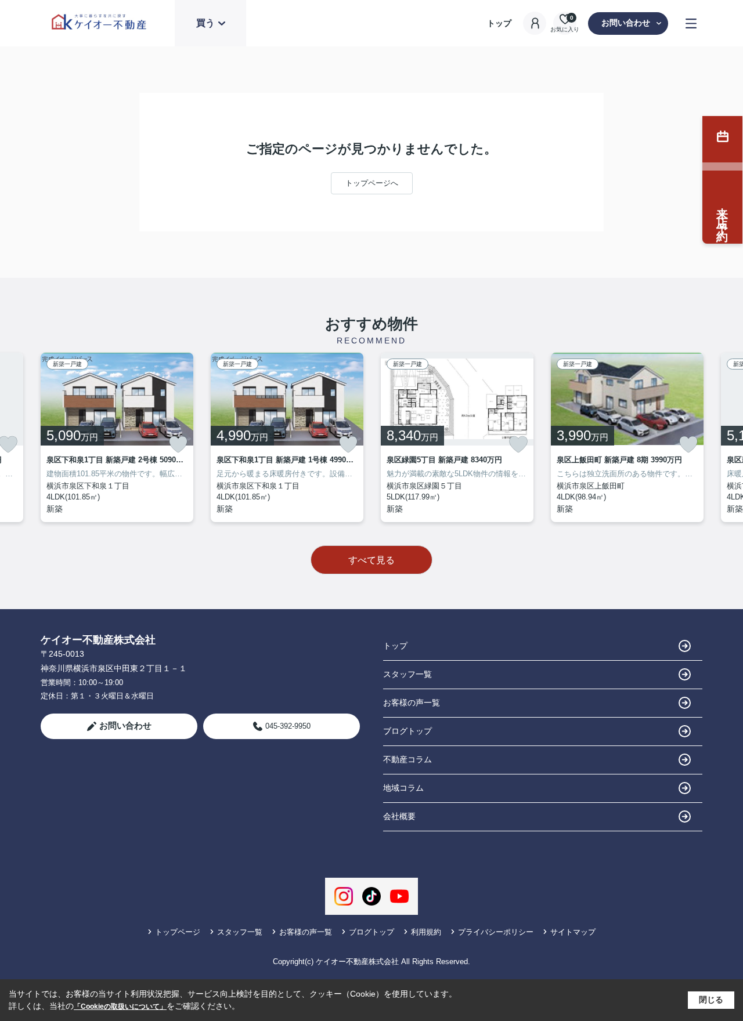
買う (205, 23)
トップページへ (371, 183)
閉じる (711, 999)
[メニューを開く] (691, 23)
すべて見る (371, 560)
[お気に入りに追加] (178, 444)
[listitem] (117, 437)
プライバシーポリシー (495, 932)
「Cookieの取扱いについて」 (120, 1006)
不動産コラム (407, 759)
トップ (499, 23)
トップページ (177, 932)
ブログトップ (407, 731)
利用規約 (426, 932)
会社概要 (399, 816)
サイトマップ (573, 932)
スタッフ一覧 (407, 674)
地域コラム (403, 787)
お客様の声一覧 (411, 702)
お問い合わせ (625, 22)
